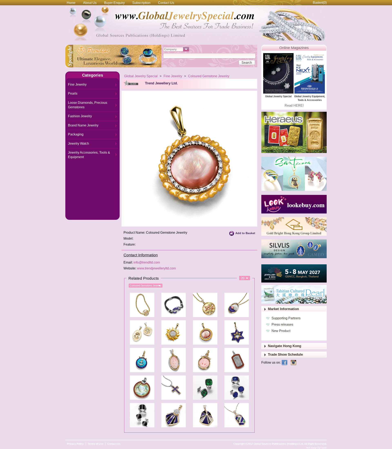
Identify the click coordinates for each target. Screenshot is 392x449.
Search (247, 62)
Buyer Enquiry (114, 2)
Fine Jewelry (77, 84)
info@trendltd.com (147, 262)
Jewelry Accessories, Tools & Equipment (89, 155)
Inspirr (324, 448)
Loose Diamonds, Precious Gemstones (87, 105)
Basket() (320, 2)
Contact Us (166, 2)
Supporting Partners (286, 318)
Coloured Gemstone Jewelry (208, 76)
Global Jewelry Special (141, 76)
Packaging (76, 134)
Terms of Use (95, 443)
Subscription (141, 2)
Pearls (72, 93)
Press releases (282, 324)
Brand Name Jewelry (83, 125)
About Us (90, 2)
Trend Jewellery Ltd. (161, 83)
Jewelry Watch (78, 143)
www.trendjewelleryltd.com (156, 268)
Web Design (311, 448)
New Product (281, 331)
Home (71, 2)
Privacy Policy (75, 443)
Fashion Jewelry (80, 116)
